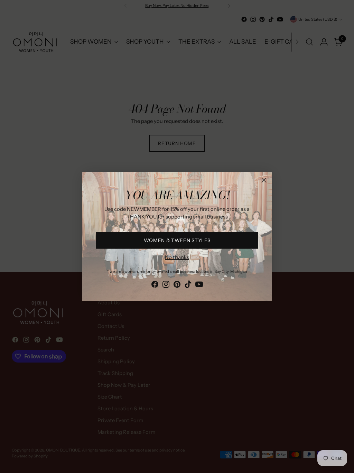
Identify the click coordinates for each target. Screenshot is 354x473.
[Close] (264, 180)
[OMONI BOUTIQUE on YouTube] (199, 285)
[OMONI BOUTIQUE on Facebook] (155, 285)
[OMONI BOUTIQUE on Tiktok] (188, 285)
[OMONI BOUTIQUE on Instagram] (166, 285)
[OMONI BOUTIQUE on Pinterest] (177, 285)
